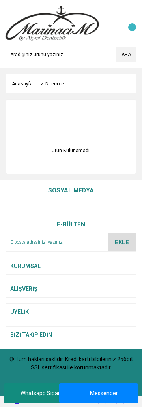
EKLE (122, 242)
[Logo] (52, 23)
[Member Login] (112, 23)
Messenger (104, 393)
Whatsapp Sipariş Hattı (49, 393)
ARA (126, 54)
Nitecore (54, 84)
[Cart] (128, 23)
